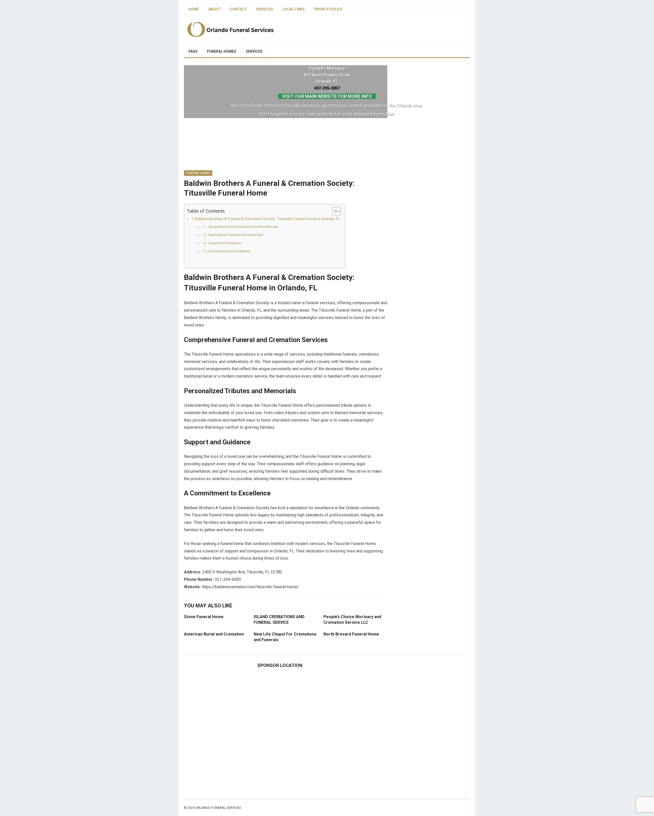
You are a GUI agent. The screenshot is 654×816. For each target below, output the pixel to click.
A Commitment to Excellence (229, 251)
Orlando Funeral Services (218, 808)
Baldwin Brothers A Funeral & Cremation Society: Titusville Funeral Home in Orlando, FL (267, 219)
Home (194, 9)
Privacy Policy (328, 9)
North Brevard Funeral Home (351, 634)
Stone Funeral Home (204, 616)
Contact (238, 9)
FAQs (193, 51)
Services (264, 9)
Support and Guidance (224, 243)
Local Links (293, 9)
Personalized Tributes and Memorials (235, 235)
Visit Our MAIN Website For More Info (327, 96)
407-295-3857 (327, 88)
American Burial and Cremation (214, 634)
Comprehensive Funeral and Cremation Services (243, 227)
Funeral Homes (221, 51)
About (214, 9)
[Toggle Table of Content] (334, 211)
